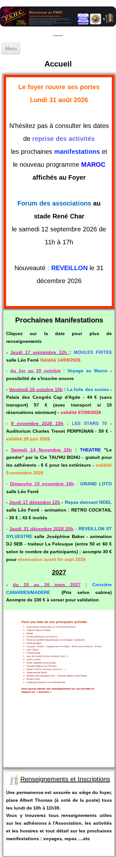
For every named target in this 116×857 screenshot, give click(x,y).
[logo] (58, 28)
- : (57, 370)
